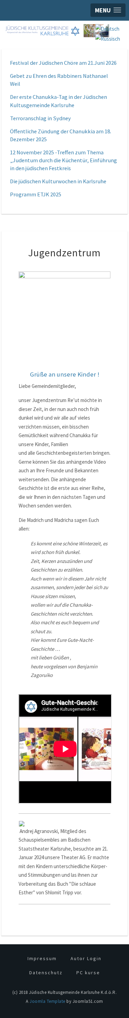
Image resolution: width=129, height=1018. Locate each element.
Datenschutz (46, 972)
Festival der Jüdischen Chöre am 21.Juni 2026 (63, 62)
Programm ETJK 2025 (35, 194)
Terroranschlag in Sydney (40, 118)
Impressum (42, 958)
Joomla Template (47, 1001)
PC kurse (88, 972)
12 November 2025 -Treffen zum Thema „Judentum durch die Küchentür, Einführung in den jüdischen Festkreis (63, 160)
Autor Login (86, 958)
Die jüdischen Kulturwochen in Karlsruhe (58, 181)
